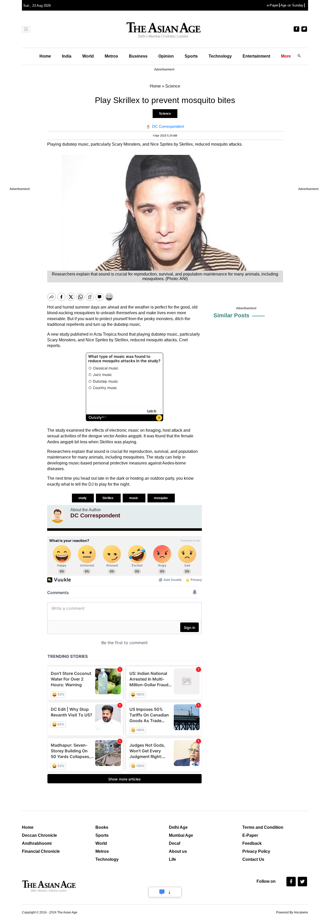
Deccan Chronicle (39, 835)
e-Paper (272, 5)
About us (178, 851)
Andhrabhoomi (37, 843)
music (134, 498)
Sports (191, 56)
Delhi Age (178, 827)
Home (45, 56)
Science (165, 113)
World (88, 56)
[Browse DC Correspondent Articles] (57, 515)
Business (138, 56)
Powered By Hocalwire (292, 912)
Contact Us (253, 859)
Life (172, 859)
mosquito (161, 498)
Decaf (174, 843)
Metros (111, 56)
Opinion (166, 56)
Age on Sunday (291, 5)
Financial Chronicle (41, 851)
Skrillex (108, 498)
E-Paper (250, 835)
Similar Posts (231, 315)
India (66, 56)
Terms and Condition (262, 827)
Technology (220, 56)
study (82, 498)
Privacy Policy (256, 851)
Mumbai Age (181, 835)
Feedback (252, 843)
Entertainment (256, 56)
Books (101, 827)
